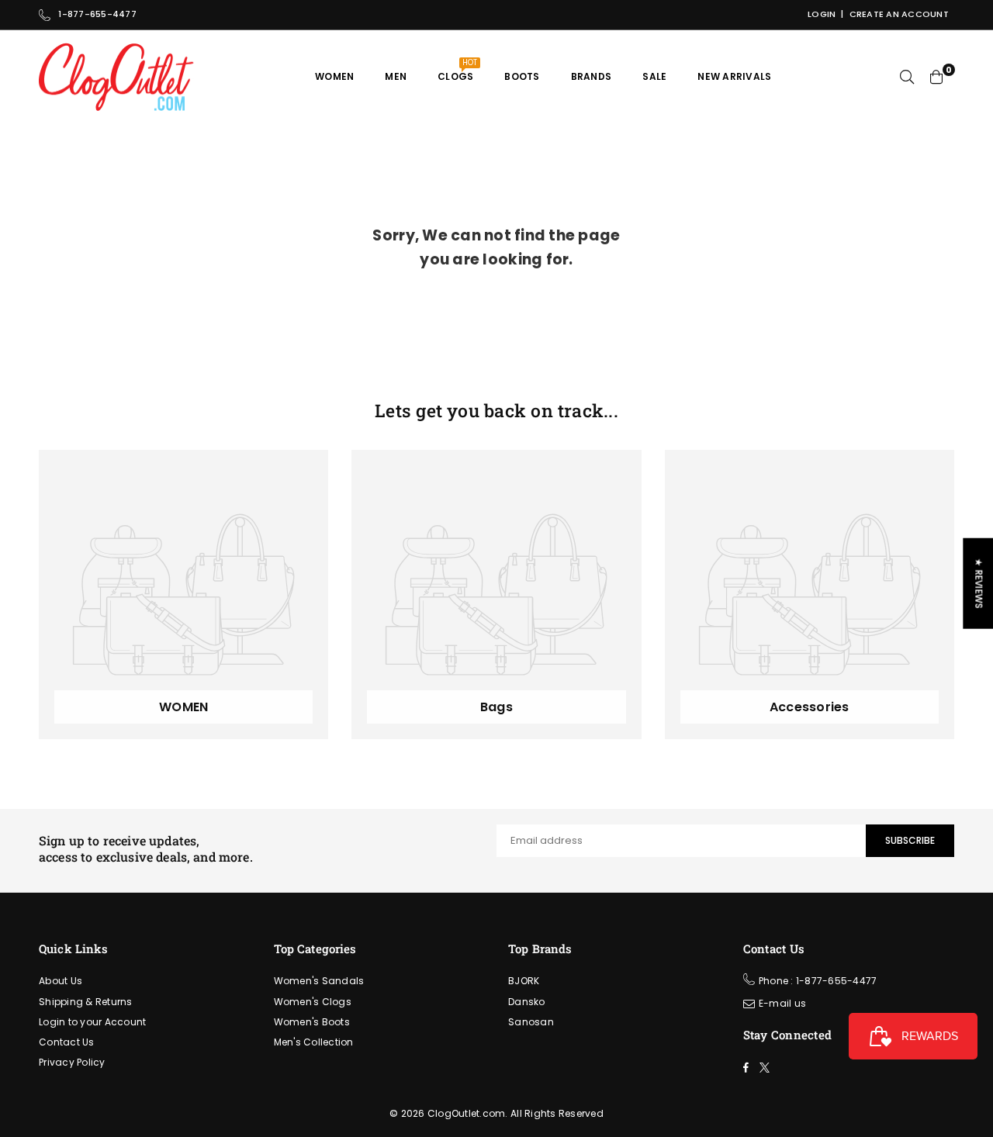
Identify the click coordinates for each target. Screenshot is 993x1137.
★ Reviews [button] (978, 583)
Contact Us (67, 1042)
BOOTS (521, 76)
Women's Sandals (319, 980)
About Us (60, 980)
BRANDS (591, 76)
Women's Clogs (312, 1001)
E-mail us (782, 1003)
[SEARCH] (907, 77)
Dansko (526, 1001)
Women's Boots (312, 1021)
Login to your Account (92, 1021)
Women (334, 76)
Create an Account (899, 14)
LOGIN (822, 14)
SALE (654, 76)
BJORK (523, 980)
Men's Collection (314, 1042)
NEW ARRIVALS (734, 76)
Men (396, 76)
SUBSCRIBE (910, 840)
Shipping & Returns (86, 1001)
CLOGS (457, 70)
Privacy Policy (72, 1062)
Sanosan (531, 1021)
